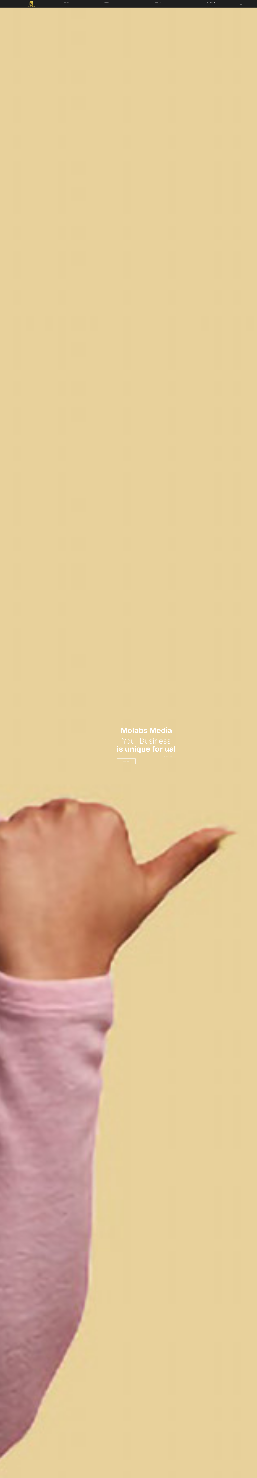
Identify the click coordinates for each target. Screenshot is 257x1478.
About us (158, 3)
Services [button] (66, 3)
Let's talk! (126, 761)
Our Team (105, 3)
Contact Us (211, 3)
